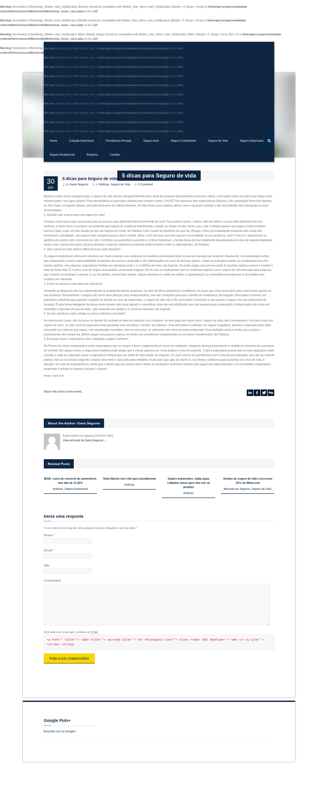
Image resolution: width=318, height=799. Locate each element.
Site (46, 565)
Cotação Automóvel (81, 140)
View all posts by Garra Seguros (85, 440)
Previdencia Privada (118, 140)
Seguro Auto (151, 140)
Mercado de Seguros (237, 489)
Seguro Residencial (62, 154)
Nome (49, 535)
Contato (115, 154)
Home (53, 140)
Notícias (58, 489)
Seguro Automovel (76, 489)
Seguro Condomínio (183, 140)
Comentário (52, 580)
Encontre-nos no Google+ (60, 731)
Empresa (92, 154)
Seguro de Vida (261, 489)
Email (49, 550)
